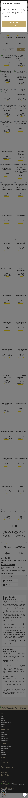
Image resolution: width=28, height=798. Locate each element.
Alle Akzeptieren (14, 22)
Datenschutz (6, 18)
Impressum (6, 16)
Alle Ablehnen (14, 26)
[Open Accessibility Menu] (25, 795)
